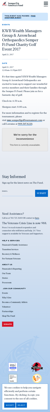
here (37, 218)
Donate (8, 324)
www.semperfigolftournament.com (24, 120)
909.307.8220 (25, 123)
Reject (21, 405)
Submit (41, 193)
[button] (46, 4)
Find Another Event (20, 17)
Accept (10, 405)
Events (6, 24)
